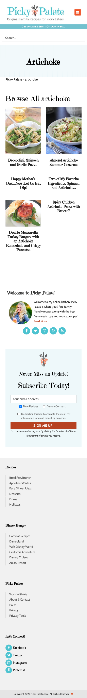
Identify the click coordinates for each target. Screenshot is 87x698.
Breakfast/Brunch (20, 478)
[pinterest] (53, 330)
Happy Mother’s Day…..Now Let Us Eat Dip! (23, 183)
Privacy (14, 610)
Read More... (41, 321)
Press (12, 605)
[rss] (62, 330)
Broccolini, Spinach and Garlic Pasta (23, 162)
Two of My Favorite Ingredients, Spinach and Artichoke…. (64, 183)
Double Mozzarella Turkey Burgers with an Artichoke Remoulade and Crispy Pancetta (23, 241)
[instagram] (44, 330)
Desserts (14, 494)
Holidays (14, 504)
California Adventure (22, 552)
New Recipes (30, 406)
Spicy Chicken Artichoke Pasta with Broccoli (64, 206)
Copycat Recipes (19, 536)
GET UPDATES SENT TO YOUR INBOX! (43, 26)
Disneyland (16, 541)
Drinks (13, 499)
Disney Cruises (18, 557)
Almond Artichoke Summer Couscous (64, 162)
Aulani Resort (17, 563)
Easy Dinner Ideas (20, 488)
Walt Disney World (21, 547)
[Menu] (77, 12)
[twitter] (35, 330)
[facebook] (26, 330)
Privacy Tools (17, 616)
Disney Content (56, 406)
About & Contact (19, 599)
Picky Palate (13, 79)
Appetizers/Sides (20, 483)
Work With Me (18, 594)
